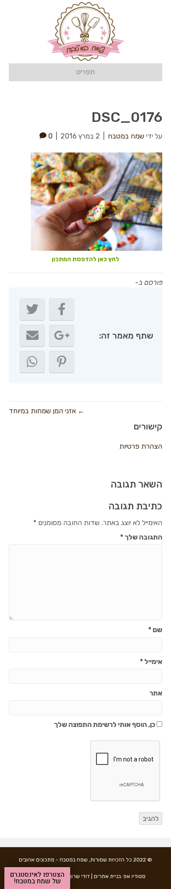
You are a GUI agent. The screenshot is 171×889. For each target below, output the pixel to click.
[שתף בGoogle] (61, 335)
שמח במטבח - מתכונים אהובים (53, 860)
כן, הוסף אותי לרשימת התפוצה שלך (105, 724)
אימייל (151, 661)
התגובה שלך (141, 537)
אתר (156, 693)
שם (155, 630)
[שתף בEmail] (32, 335)
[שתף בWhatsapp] (32, 362)
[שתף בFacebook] (61, 309)
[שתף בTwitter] (32, 309)
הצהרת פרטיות (140, 446)
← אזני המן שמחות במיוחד (47, 411)
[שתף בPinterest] (61, 362)
